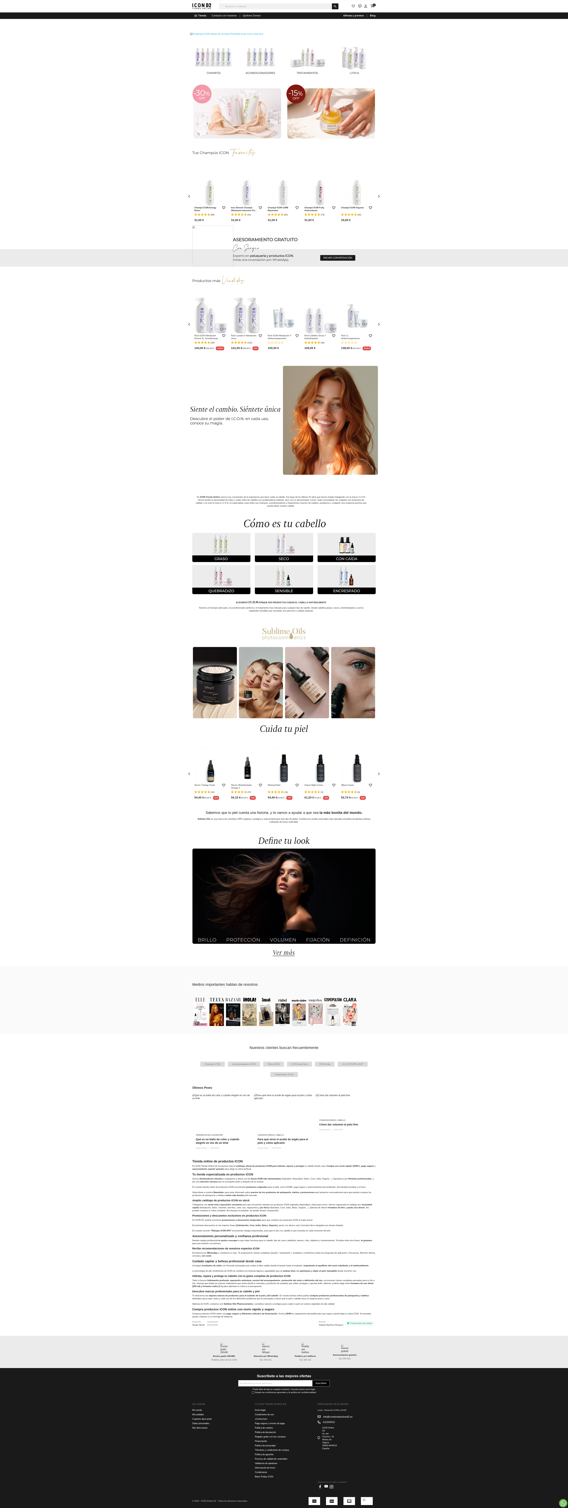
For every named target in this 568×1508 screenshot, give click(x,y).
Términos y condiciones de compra (272, 1450)
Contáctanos (261, 1472)
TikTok (337, 1486)
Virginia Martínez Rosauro (331, 1325)
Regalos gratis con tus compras (270, 1436)
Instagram (331, 1486)
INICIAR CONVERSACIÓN (337, 258)
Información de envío (265, 1467)
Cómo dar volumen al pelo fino (338, 1124)
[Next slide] (378, 196)
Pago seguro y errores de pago (270, 1423)
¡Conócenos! (261, 1419)
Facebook (321, 1486)
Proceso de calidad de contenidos (271, 1459)
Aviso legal (260, 1410)
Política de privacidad (265, 1445)
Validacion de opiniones (266, 1463)
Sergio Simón (198, 1325)
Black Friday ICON (264, 1476)
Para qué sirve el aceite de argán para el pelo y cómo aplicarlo (283, 1141)
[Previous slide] (189, 196)
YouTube (326, 1486)
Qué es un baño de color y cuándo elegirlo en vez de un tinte (217, 1141)
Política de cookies (264, 1427)
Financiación (261, 1441)
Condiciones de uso (264, 1414)
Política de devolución (265, 1432)
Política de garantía (264, 1454)
